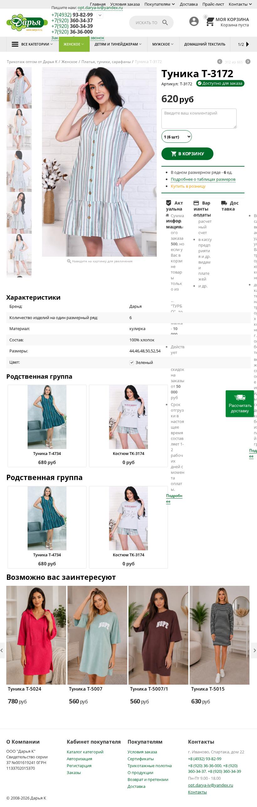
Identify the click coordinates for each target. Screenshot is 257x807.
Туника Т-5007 (85, 689)
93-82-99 (72, 15)
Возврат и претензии (148, 779)
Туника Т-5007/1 (149, 689)
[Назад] (220, 62)
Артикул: (169, 84)
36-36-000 (72, 32)
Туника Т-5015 (208, 689)
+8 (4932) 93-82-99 (204, 759)
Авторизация (79, 759)
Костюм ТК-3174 (128, 453)
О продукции (140, 772)
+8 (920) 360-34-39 (224, 771)
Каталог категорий (85, 752)
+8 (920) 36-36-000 (204, 765)
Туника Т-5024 (24, 689)
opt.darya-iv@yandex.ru (100, 7)
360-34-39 (72, 26)
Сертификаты (141, 759)
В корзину (191, 154)
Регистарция (79, 765)
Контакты (238, 4)
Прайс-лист (213, 4)
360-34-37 (72, 20)
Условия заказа (125, 4)
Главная (98, 4)
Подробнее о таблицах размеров (203, 179)
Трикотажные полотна (150, 765)
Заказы (74, 772)
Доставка (189, 4)
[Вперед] (248, 62)
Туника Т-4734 (47, 453)
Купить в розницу (188, 186)
